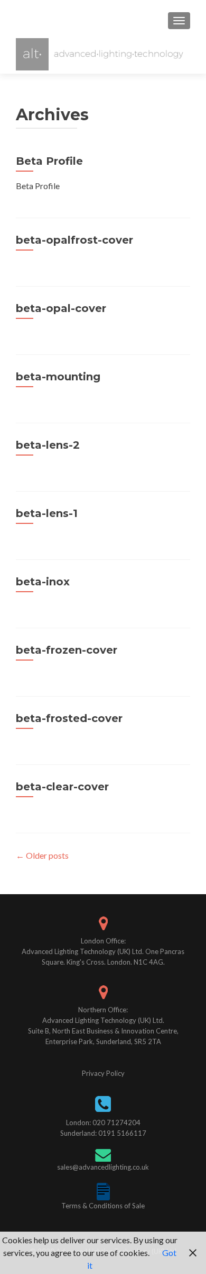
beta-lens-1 (47, 513)
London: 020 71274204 (103, 1122)
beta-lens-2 (48, 445)
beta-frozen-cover (66, 650)
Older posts (42, 855)
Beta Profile (49, 161)
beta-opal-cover (61, 308)
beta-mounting (58, 376)
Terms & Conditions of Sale (103, 1205)
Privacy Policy (103, 1073)
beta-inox (43, 581)
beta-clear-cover (62, 786)
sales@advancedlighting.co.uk (103, 1167)
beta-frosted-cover (69, 718)
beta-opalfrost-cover (74, 240)
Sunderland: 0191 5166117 (103, 1133)
